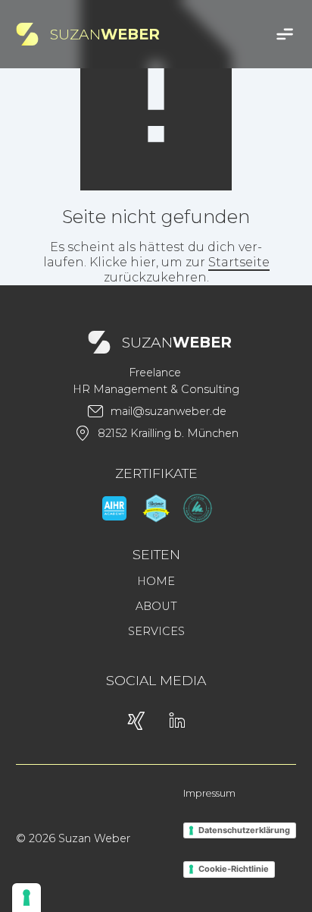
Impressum (209, 793)
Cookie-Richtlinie (233, 868)
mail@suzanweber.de (168, 411)
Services (156, 631)
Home (156, 581)
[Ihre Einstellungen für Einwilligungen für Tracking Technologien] (26, 897)
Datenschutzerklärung (244, 830)
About (156, 606)
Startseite (239, 262)
